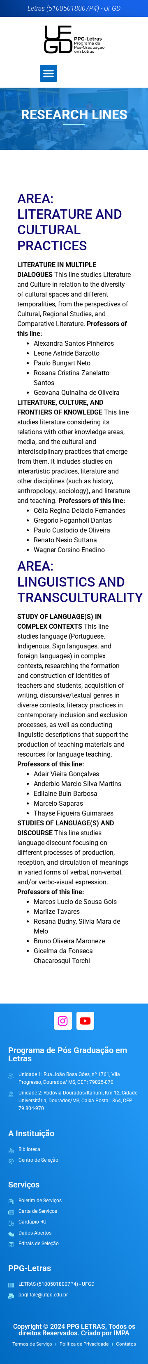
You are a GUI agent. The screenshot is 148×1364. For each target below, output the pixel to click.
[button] (48, 73)
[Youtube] (85, 1020)
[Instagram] (63, 1020)
